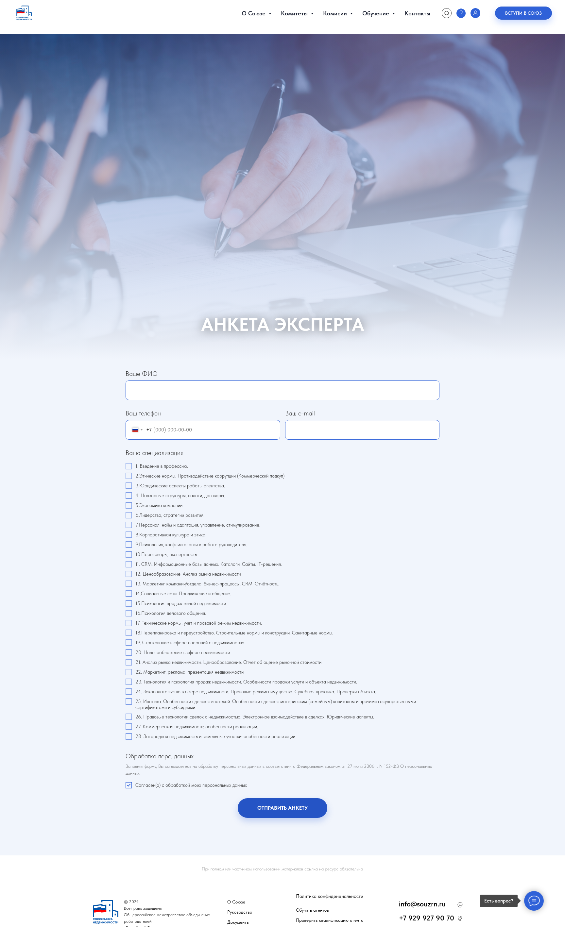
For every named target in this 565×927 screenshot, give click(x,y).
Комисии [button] (336, 13)
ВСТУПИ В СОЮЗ (523, 13)
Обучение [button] (376, 13)
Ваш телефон (143, 413)
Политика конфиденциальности (329, 896)
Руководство (239, 912)
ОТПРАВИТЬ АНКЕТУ (282, 808)
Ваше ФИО (142, 374)
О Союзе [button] (254, 13)
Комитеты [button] (295, 13)
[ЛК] (475, 13)
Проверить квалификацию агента (330, 920)
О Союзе (236, 901)
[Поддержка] (461, 13)
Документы (238, 922)
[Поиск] (447, 13)
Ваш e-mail (300, 413)
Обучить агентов (312, 910)
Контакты (417, 13)
